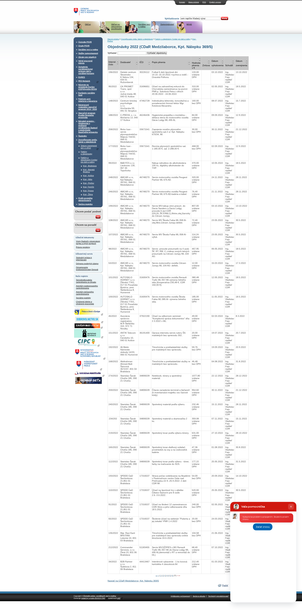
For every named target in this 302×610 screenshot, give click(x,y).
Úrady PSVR (83, 46)
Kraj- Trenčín (88, 187)
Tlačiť (225, 585)
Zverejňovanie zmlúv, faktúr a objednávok (87, 141)
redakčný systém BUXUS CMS (93, 598)
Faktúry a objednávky (86, 153)
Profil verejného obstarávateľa (85, 199)
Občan (88, 24)
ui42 (118, 598)
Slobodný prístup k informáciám (84, 259)
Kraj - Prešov (88, 183)
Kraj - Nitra (87, 179)
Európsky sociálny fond (86, 94)
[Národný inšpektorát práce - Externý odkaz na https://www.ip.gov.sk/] (88, 369)
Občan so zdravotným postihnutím (116, 26)
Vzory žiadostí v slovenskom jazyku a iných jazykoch (88, 242)
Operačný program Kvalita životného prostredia (86, 115)
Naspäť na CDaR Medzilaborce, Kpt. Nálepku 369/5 (133, 581)
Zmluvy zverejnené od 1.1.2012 (89, 147)
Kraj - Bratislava (90, 166)
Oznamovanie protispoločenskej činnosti (87, 268)
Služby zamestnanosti (88, 53)
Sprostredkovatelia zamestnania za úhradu (86, 281)
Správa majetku (85, 204)
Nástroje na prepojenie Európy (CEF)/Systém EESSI (87, 87)
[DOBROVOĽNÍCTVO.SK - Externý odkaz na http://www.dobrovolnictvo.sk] (88, 322)
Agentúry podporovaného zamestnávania (87, 287)
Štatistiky (82, 136)
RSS (204, 2)
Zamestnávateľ (167, 24)
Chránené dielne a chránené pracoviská (85, 303)
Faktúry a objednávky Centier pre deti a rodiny (89, 160)
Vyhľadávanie (172, 18)
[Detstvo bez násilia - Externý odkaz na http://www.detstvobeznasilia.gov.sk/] (88, 337)
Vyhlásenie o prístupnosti (180, 596)
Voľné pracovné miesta (85, 62)
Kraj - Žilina (88, 194)
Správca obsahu (199, 596)
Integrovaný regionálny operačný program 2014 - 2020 (87, 107)
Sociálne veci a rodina (144, 25)
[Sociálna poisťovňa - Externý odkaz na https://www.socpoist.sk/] (89, 375)
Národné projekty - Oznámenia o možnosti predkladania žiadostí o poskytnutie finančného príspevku (88, 126)
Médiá (189, 24)
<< (156, 576)
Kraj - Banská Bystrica (89, 171)
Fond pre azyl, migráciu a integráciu (87, 100)
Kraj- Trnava (88, 191)
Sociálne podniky (83, 298)
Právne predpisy (83, 247)
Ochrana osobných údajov (87, 264)
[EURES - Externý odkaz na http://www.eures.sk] (88, 314)
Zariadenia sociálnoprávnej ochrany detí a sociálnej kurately (86, 70)
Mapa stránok (193, 2)
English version (215, 2)
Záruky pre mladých (87, 57)
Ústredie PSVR (85, 42)
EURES (81, 77)
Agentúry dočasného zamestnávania (85, 293)
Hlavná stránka (113, 39)
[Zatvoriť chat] (291, 506)
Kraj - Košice (88, 176)
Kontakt (182, 2)
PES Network (84, 81)
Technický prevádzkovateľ (218, 596)
